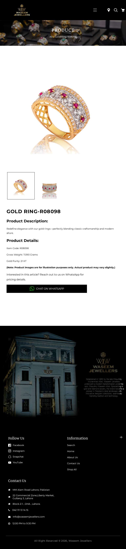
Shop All (72, 469)
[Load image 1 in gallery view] (20, 185)
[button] (95, 10)
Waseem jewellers (80, 540)
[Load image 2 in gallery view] (49, 185)
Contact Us (73, 463)
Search (71, 445)
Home (70, 451)
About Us (72, 457)
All (51, 36)
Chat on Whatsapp (50, 288)
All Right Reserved (46, 540)
